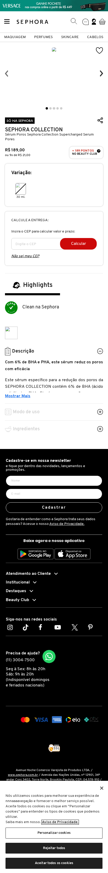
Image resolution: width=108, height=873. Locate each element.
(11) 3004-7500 (20, 660)
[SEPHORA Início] (32, 21)
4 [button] (57, 108)
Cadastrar (54, 507)
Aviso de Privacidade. (66, 524)
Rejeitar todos (54, 848)
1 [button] (47, 108)
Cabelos (95, 37)
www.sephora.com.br (23, 775)
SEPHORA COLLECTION (34, 129)
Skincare (70, 37)
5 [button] (61, 108)
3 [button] (54, 108)
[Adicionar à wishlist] (99, 50)
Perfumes (43, 37)
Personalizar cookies (54, 833)
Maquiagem (15, 37)
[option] (54, 73)
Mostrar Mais (17, 396)
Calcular (78, 244)
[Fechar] (101, 788)
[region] (54, 827)
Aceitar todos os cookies (54, 863)
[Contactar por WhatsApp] (49, 656)
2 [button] (50, 108)
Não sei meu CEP (25, 256)
